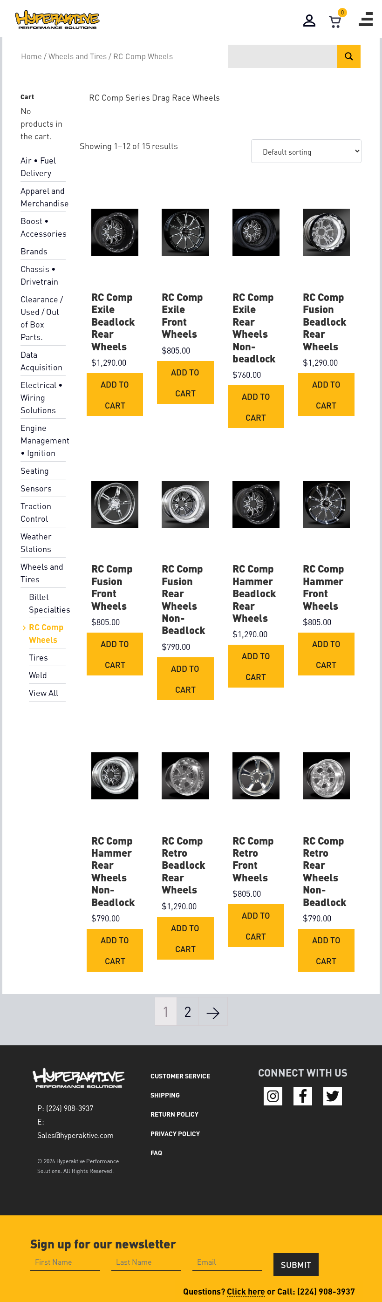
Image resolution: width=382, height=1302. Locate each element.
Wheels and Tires (77, 56)
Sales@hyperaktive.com (75, 1135)
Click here (246, 1291)
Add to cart (115, 394)
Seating (34, 470)
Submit (296, 1264)
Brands (34, 250)
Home (31, 56)
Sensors (36, 488)
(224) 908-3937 (326, 1291)
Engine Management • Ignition (44, 440)
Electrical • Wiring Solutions (41, 397)
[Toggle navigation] (365, 19)
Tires (38, 657)
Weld (38, 674)
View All (43, 692)
